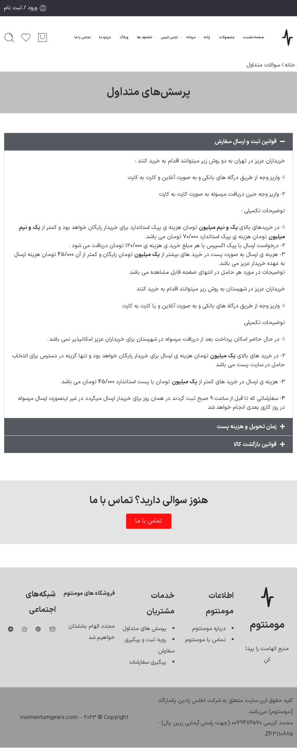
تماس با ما (82, 37)
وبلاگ (123, 37)
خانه (290, 65)
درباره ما (105, 37)
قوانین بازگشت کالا (255, 444)
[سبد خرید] (42, 37)
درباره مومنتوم (209, 628)
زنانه (207, 37)
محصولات (226, 37)
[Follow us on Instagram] (24, 629)
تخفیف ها (144, 37)
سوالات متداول (263, 65)
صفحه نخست (253, 37)
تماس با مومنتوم (205, 639)
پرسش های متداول (144, 628)
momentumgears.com (49, 717)
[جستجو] (9, 37)
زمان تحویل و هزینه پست (247, 426)
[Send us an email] (52, 629)
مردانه (190, 37)
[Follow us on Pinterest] (38, 629)
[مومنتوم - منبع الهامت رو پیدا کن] (287, 37)
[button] (148, 141)
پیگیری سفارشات (147, 662)
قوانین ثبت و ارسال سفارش (246, 141)
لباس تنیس (169, 37)
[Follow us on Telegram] (11, 629)
